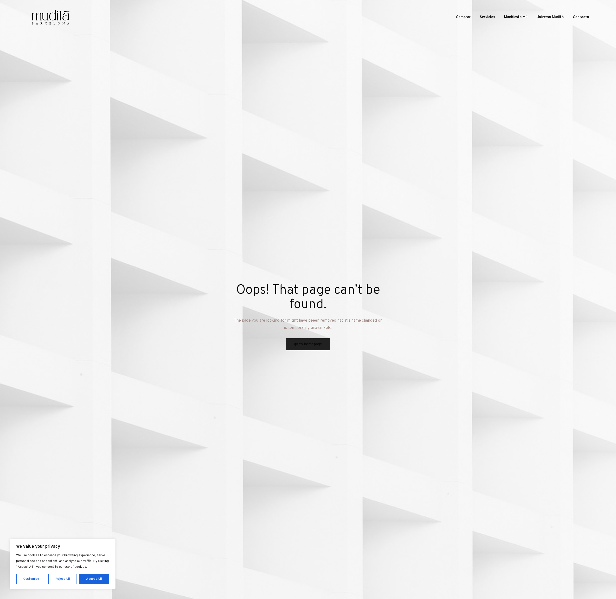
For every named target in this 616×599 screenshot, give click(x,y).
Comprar (463, 17)
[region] (63, 564)
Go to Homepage (308, 344)
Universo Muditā (550, 17)
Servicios (487, 17)
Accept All (94, 579)
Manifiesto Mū (515, 17)
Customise (31, 579)
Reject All (62, 579)
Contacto (581, 17)
